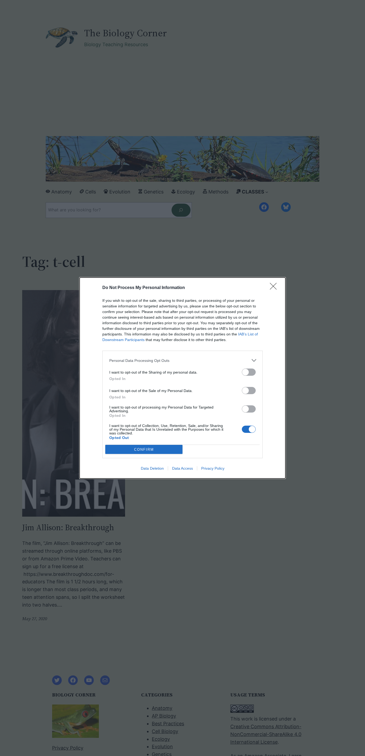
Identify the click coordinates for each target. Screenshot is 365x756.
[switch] (249, 372)
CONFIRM (144, 450)
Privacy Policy (212, 468)
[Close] (275, 288)
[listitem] (182, 360)
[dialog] (182, 378)
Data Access (182, 468)
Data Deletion (152, 468)
